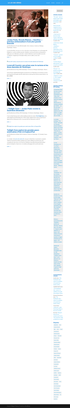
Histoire (31, 113)
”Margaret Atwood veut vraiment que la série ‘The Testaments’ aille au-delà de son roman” (58, 316)
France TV (56, 351)
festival (55, 348)
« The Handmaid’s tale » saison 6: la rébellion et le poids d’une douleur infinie (57, 281)
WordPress (27, 406)
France (45, 134)
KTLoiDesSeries (12, 45)
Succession (56, 381)
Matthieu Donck (57, 368)
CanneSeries (56, 331)
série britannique (57, 386)
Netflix (55, 372)
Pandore (59, 372)
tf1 (60, 394)
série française (56, 388)
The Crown (56, 396)
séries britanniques (57, 392)
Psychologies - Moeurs (12, 47)
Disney (55, 335)
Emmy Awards (56, 344)
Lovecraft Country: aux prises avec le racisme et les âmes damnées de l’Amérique (27, 66)
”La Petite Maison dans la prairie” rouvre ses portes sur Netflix (58, 63)
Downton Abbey (57, 342)
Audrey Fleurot (57, 327)
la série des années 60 (19, 139)
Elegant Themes (15, 406)
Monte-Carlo (56, 370)
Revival (8, 135)
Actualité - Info (25, 45)
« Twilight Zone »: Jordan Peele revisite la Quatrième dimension (23, 110)
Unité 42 (55, 399)
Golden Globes (56, 355)
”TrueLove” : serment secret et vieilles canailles (58, 56)
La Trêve (55, 366)
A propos (58, 2)
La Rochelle (56, 364)
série (60, 381)
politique (55, 375)
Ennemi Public (56, 346)
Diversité (59, 335)
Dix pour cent (56, 338)
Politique (41, 45)
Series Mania (56, 379)
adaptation (56, 324)
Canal (61, 329)
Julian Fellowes (57, 362)
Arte (60, 324)
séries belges (56, 390)
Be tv (58, 329)
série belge (56, 383)
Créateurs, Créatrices (34, 45)
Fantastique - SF (25, 69)
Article (52, 2)
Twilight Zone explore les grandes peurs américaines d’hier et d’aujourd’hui (23, 131)
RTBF (60, 375)
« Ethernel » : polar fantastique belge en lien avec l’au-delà (57, 309)
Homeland (59, 357)
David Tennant (56, 333)
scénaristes (56, 377)
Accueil (48, 2)
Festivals (41, 134)
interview (55, 359)
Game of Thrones (57, 353)
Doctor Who (56, 340)
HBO (55, 357)
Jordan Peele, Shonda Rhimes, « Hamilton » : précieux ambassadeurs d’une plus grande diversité (25, 41)
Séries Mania (56, 394)
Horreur (31, 69)
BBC (55, 329)
